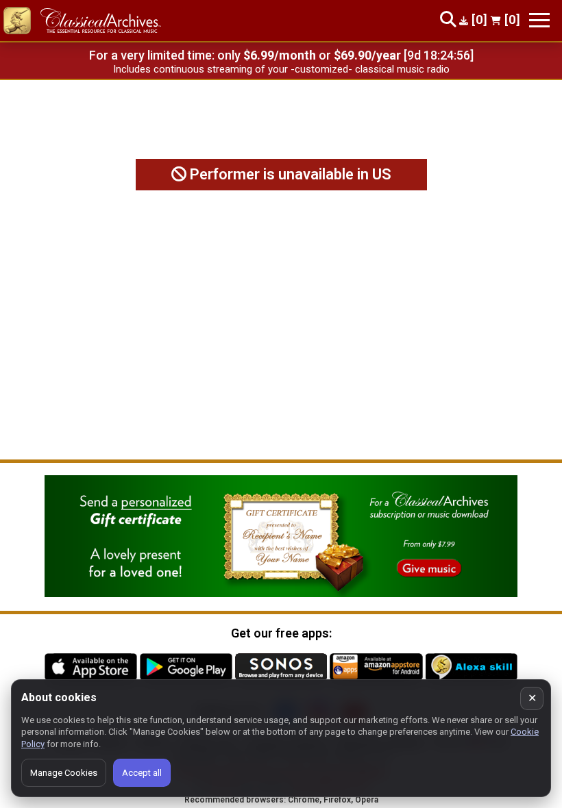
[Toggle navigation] (539, 20)
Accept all (142, 773)
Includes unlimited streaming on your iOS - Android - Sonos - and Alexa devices (281, 69)
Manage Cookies (63, 773)
